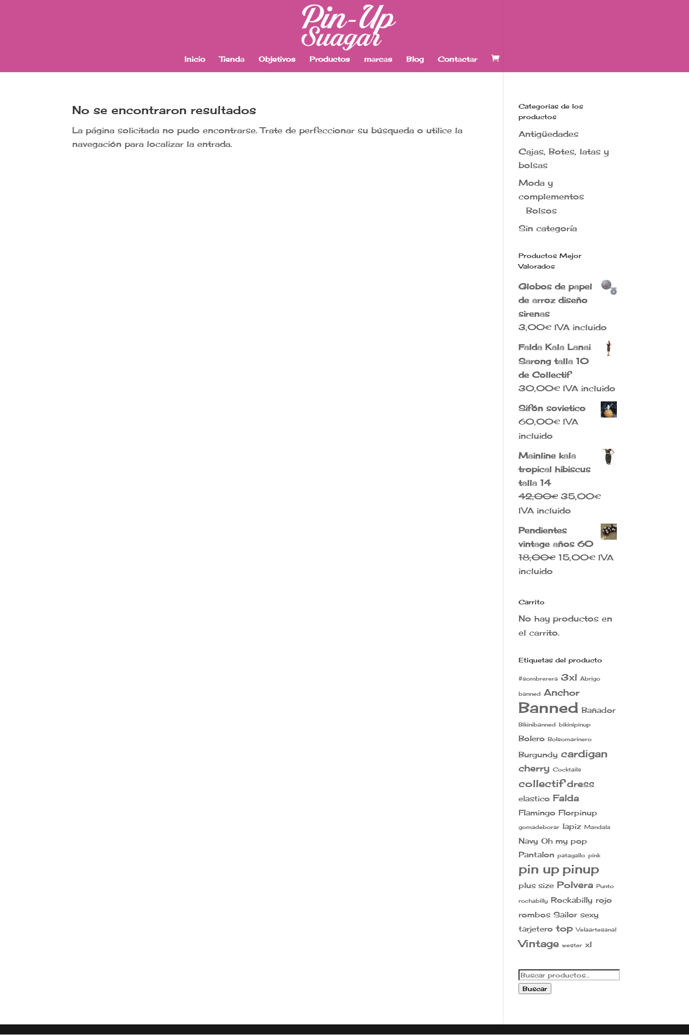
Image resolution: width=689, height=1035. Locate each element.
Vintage (539, 943)
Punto (605, 886)
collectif (541, 783)
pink (594, 855)
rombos (534, 914)
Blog (415, 59)
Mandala (597, 827)
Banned (549, 707)
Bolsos (541, 210)
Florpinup (577, 812)
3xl (569, 677)
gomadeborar (539, 827)
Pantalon (536, 854)
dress (580, 784)
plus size (536, 885)
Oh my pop (564, 841)
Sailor (565, 914)
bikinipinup (575, 724)
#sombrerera (538, 679)
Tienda (232, 59)
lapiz (571, 826)
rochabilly (533, 901)
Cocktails (567, 769)
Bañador (598, 710)
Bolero (532, 738)
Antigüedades (549, 134)
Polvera (575, 884)
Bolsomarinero (570, 739)
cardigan (584, 753)
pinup (580, 868)
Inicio (195, 59)
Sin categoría (548, 228)
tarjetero (536, 929)
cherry (534, 768)
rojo (604, 900)
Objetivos (277, 59)
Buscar (535, 989)
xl (588, 944)
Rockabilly (572, 900)
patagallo (571, 855)
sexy (589, 914)
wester (572, 945)
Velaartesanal (596, 929)
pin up (539, 868)
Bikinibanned (537, 724)
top (564, 928)
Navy (528, 841)
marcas (378, 59)
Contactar (457, 59)
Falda (566, 798)
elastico (534, 798)
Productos (330, 59)
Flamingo (537, 812)
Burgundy (538, 754)
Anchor (562, 692)
